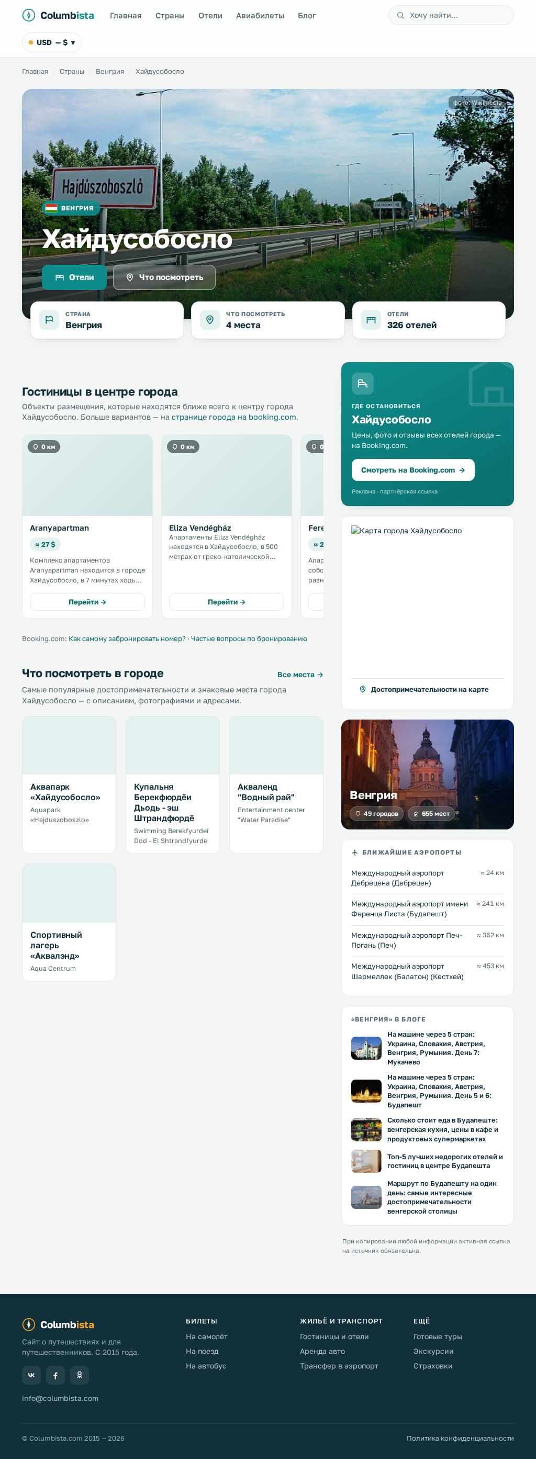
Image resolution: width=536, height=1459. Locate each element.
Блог (307, 15)
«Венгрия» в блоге (388, 1019)
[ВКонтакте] (31, 1375)
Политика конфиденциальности (460, 1438)
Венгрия (110, 71)
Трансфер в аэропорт (339, 1365)
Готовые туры (438, 1336)
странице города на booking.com (234, 416)
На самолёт (207, 1336)
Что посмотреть (171, 277)
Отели (210, 15)
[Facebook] (55, 1375)
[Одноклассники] (79, 1375)
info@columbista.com (60, 1398)
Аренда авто (322, 1350)
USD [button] (56, 42)
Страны (170, 15)
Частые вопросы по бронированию (249, 638)
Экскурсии (434, 1350)
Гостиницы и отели (334, 1336)
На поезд (202, 1350)
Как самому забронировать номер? (127, 638)
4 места (243, 324)
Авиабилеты (260, 15)
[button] (427, 612)
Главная (126, 15)
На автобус (206, 1365)
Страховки (433, 1365)
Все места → (300, 674)
